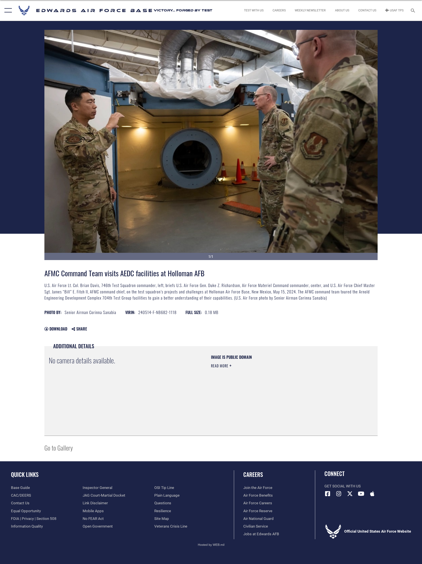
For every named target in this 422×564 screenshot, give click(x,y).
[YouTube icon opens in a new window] (361, 493)
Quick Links (24, 474)
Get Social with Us (342, 486)
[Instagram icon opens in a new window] (338, 493)
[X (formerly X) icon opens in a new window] (350, 493)
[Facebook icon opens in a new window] (327, 493)
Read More (220, 365)
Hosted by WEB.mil (211, 544)
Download (57, 329)
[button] (7, 10)
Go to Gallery (58, 447)
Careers (253, 474)
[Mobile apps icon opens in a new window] (372, 493)
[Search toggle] (413, 10)
